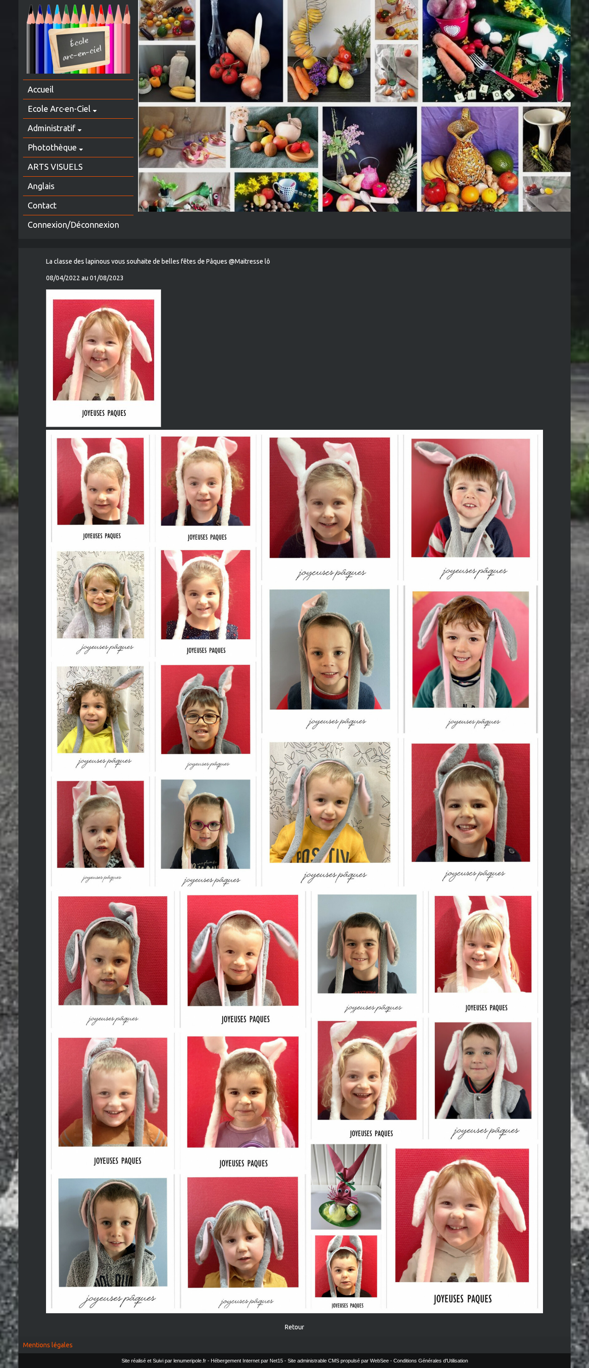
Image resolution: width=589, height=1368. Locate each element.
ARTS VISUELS (55, 166)
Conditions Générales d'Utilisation (430, 1360)
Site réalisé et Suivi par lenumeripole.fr (163, 1360)
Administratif (51, 128)
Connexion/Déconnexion (73, 224)
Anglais (41, 185)
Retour (294, 1327)
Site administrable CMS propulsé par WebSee (338, 1360)
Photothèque (52, 147)
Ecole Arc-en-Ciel (59, 108)
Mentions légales (48, 1345)
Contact (42, 205)
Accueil (41, 89)
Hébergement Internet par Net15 (247, 1360)
